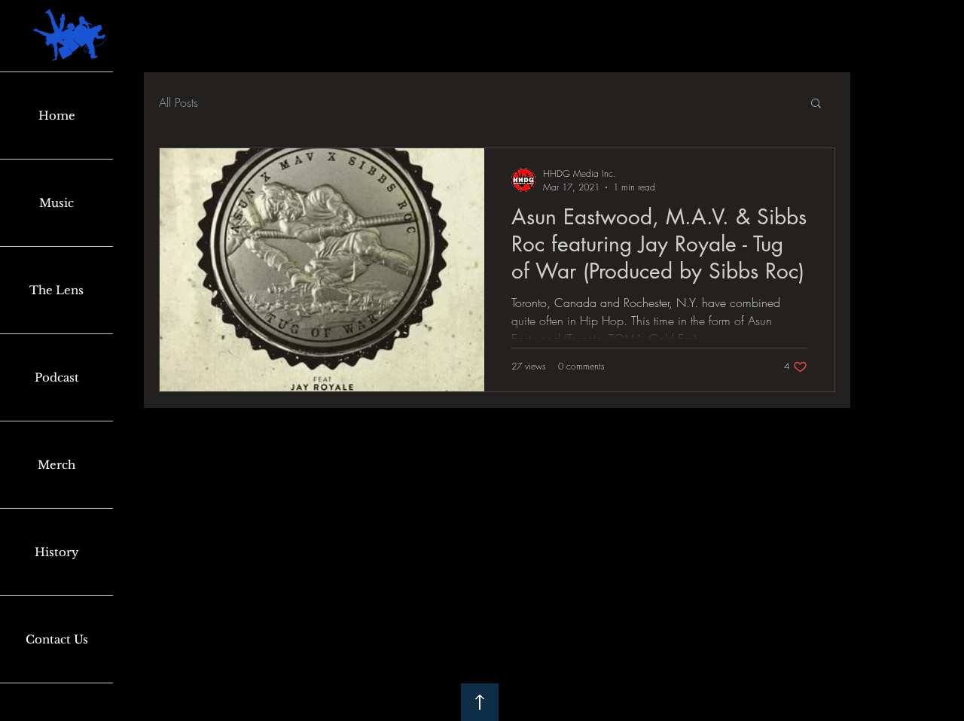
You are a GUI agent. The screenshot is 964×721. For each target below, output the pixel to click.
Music (56, 203)
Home (56, 115)
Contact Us (57, 639)
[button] (816, 104)
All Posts (178, 102)
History (57, 552)
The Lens (56, 290)
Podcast (57, 377)
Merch (56, 465)
